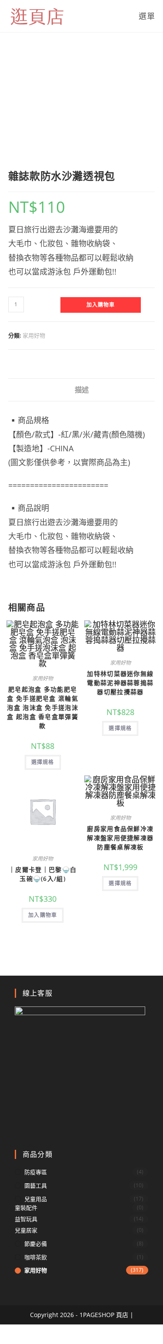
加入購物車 (100, 304)
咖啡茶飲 (35, 1257)
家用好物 (34, 335)
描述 (82, 389)
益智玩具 (26, 1219)
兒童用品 (35, 1199)
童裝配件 (26, 1208)
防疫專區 (35, 1172)
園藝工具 (35, 1185)
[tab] (81, 390)
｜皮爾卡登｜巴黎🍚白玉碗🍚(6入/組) (43, 874)
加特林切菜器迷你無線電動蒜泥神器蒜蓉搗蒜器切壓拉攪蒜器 (120, 682)
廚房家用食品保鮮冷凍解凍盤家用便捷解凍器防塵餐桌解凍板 (120, 837)
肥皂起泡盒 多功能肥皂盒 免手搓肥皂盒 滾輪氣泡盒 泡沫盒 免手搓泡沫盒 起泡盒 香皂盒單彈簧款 (42, 707)
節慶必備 (35, 1244)
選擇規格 (42, 762)
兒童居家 (26, 1230)
